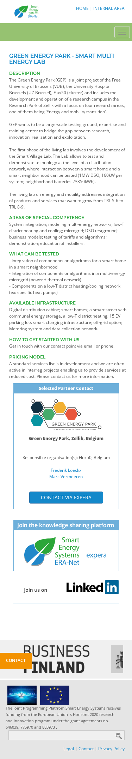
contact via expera (66, 497)
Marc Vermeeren (66, 477)
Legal (68, 749)
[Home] (25, 11)
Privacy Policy (111, 749)
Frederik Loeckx (66, 470)
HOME (82, 8)
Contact (86, 749)
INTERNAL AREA (109, 8)
